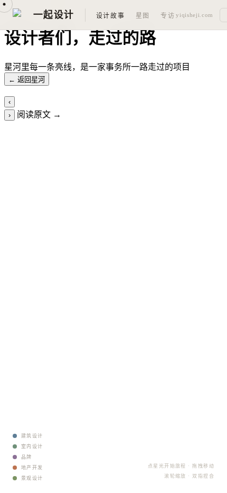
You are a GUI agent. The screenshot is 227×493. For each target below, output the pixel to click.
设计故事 (110, 16)
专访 (167, 16)
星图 (143, 16)
